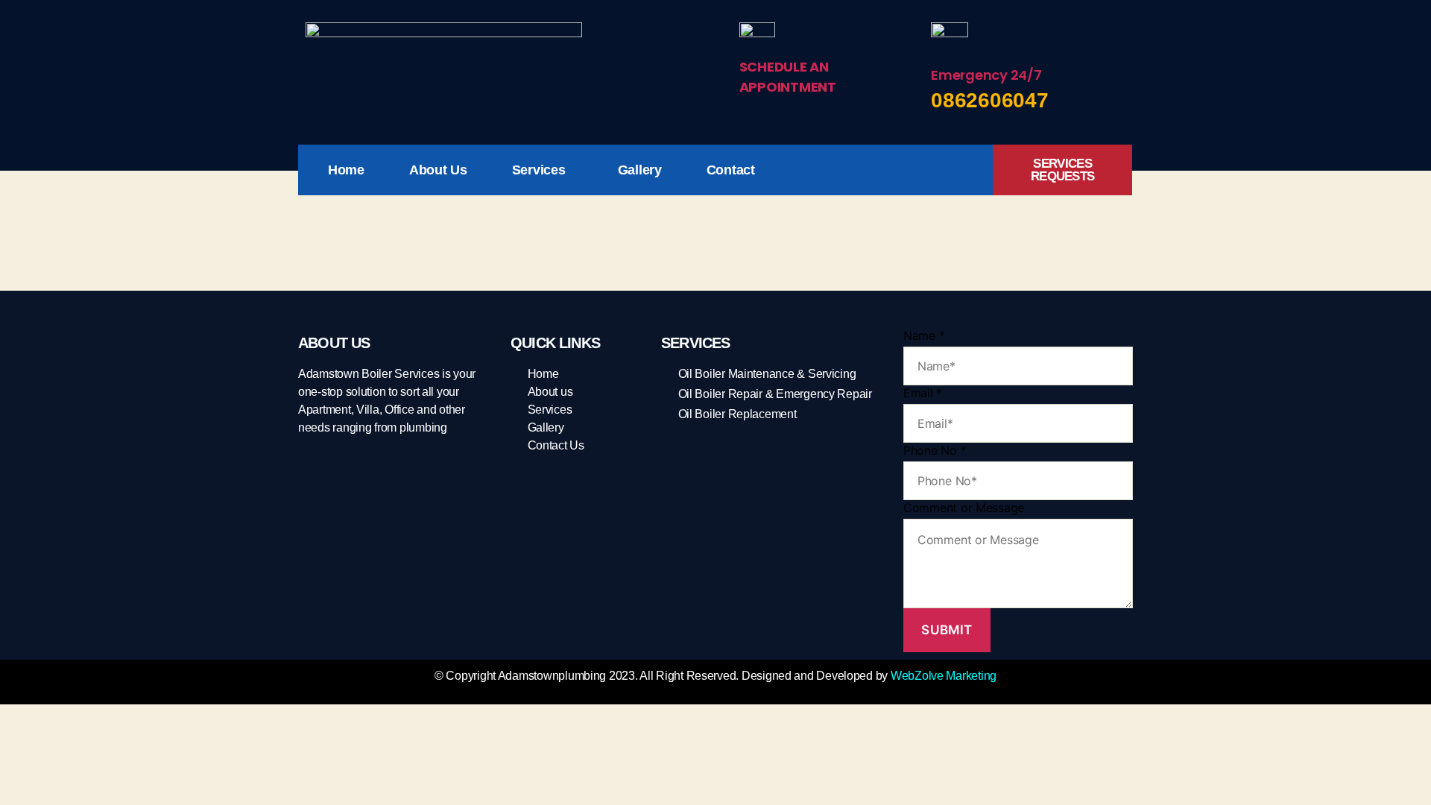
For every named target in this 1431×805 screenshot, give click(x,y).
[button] (543, 170)
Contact (731, 169)
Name (923, 335)
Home (346, 169)
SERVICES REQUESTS (1062, 170)
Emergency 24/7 (986, 75)
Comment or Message (963, 507)
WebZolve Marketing (943, 675)
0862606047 (989, 100)
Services (539, 169)
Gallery (640, 169)
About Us (438, 169)
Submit (946, 629)
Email (922, 392)
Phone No (934, 450)
